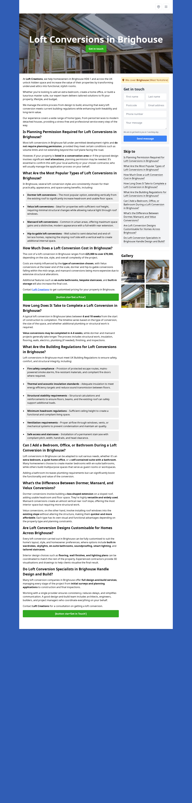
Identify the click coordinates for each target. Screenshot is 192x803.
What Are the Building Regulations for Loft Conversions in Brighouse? (145, 194)
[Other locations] (158, 7)
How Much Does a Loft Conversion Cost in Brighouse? (143, 176)
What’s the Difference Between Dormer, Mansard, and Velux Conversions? (141, 217)
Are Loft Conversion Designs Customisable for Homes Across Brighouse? (142, 229)
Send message (145, 138)
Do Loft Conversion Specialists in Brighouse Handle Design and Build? (144, 239)
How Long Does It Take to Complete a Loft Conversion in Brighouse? (145, 185)
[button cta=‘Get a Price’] (71, 297)
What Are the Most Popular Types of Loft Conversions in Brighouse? (144, 167)
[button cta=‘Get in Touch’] (71, 613)
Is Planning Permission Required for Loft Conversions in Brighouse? (144, 159)
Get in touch (96, 48)
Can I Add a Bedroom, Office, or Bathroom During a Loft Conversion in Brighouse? (144, 204)
